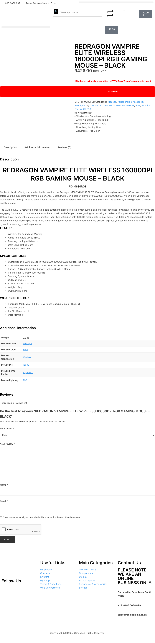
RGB (137, 105)
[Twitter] (23, 589)
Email (4, 501)
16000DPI (96, 105)
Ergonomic (28, 372)
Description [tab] (10, 147)
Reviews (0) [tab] (64, 147)
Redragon (79, 105)
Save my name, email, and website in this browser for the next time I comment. (42, 517)
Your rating (7, 428)
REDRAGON (128, 105)
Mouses (112, 101)
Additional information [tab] (37, 147)
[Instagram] (14, 589)
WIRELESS (85, 109)
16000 (26, 364)
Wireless (27, 357)
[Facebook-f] (32, 589)
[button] (116, 2)
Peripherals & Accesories (131, 101)
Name (4, 484)
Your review (7, 443)
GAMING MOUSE (112, 105)
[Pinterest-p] (5, 589)
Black (25, 349)
